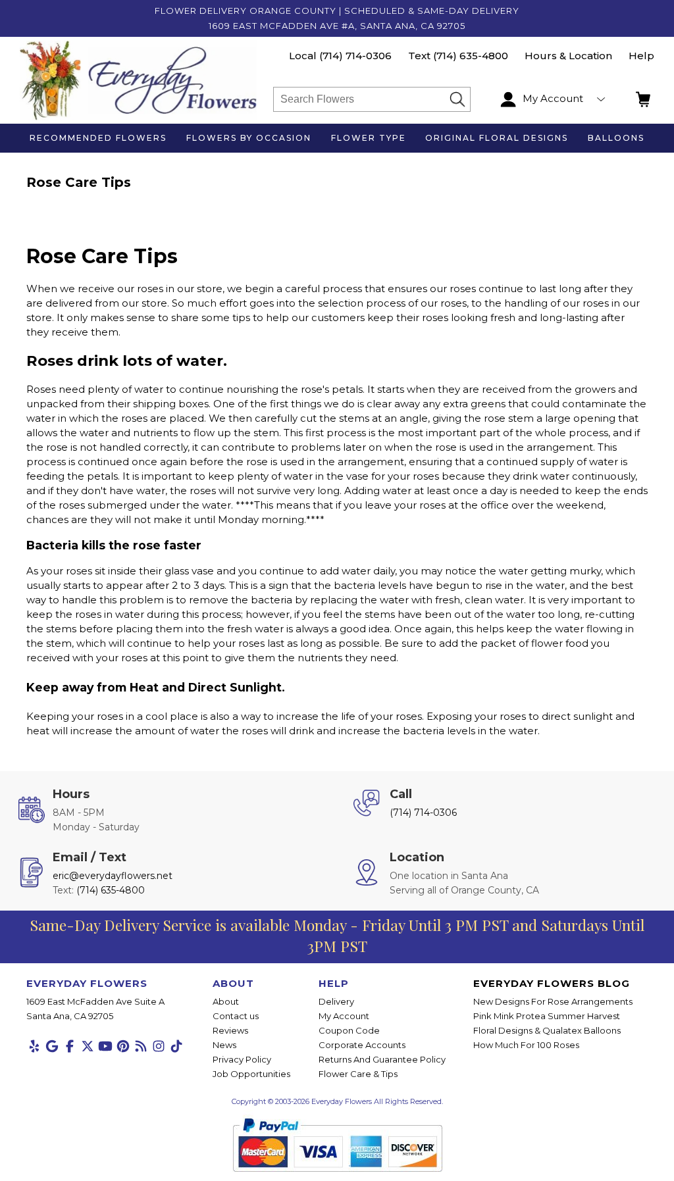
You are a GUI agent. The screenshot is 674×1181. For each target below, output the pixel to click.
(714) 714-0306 (355, 55)
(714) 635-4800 (470, 55)
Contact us (236, 1016)
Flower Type (368, 138)
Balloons (616, 138)
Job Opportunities (251, 1073)
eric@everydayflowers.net (112, 876)
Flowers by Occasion (248, 138)
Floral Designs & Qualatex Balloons (547, 1030)
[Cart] (644, 99)
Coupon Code (349, 1030)
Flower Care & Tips (358, 1073)
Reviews (230, 1030)
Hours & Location (568, 55)
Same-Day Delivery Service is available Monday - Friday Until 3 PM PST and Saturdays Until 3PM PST (337, 935)
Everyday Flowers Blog (551, 983)
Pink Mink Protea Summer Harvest (546, 1016)
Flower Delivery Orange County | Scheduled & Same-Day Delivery (337, 10)
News (224, 1045)
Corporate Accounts (362, 1045)
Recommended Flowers (98, 138)
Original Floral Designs (496, 138)
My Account (344, 1016)
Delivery (336, 1001)
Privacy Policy (242, 1059)
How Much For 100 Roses (526, 1045)
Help (641, 55)
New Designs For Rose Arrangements (553, 1001)
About (226, 1001)
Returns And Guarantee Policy (382, 1059)
